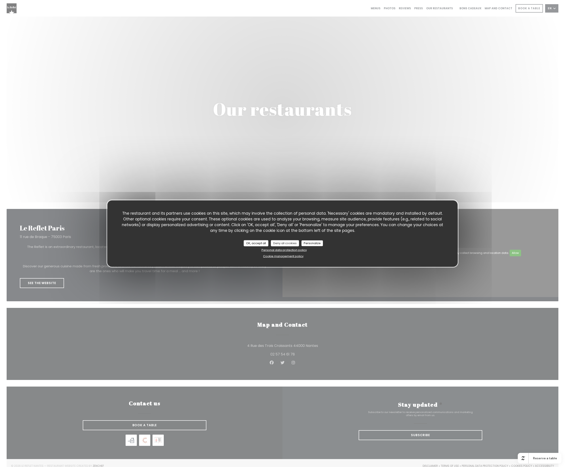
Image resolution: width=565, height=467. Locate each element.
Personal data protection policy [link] (284, 250)
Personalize (312, 243)
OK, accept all (256, 243)
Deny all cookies (285, 243)
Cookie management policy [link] (283, 256)
